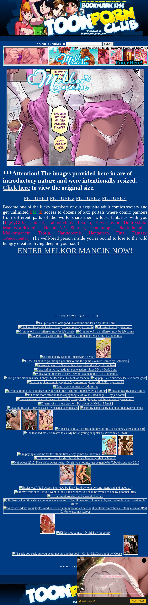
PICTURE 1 (36, 198)
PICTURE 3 (88, 198)
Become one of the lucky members (36, 206)
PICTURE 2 (62, 198)
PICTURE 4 (114, 198)
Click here (16, 187)
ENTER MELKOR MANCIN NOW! (75, 250)
